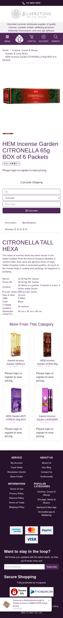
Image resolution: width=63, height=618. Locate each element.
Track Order (16, 467)
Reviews (9, 229)
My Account (16, 463)
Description (10, 222)
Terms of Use (16, 489)
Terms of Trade (16, 502)
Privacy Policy (17, 493)
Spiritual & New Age (47, 507)
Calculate (32, 210)
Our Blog (46, 467)
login (14, 170)
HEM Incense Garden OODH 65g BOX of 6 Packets (47, 364)
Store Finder (16, 476)
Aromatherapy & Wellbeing (46, 513)
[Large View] (7, 133)
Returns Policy (16, 498)
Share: (6, 163)
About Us (46, 463)
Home (5, 50)
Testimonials (46, 476)
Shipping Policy (16, 507)
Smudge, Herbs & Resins (46, 501)
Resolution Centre (16, 472)
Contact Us (46, 472)
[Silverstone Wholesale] (31, 14)
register (24, 170)
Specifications (29, 222)
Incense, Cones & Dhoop (25, 50)
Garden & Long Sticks (16, 53)
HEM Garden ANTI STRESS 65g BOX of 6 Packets (16, 419)
